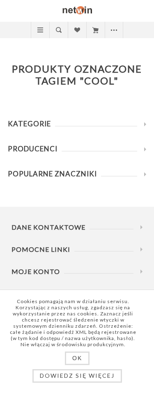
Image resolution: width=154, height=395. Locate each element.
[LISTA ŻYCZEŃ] (77, 30)
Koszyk (95, 30)
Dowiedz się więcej (77, 375)
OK (77, 358)
